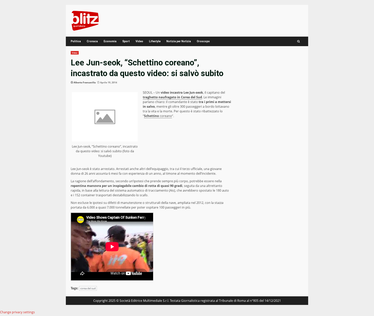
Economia (110, 41)
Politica (76, 41)
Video (139, 41)
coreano (158, 116)
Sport (126, 41)
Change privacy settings (17, 312)
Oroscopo (203, 41)
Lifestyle (155, 41)
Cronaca (92, 41)
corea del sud (88, 288)
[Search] (298, 41)
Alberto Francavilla (85, 82)
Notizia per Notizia (178, 41)
